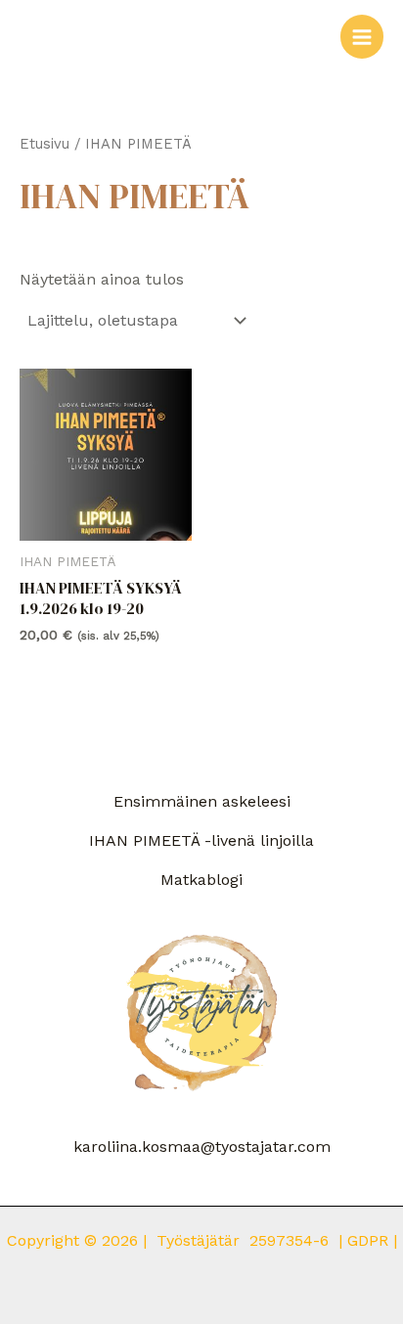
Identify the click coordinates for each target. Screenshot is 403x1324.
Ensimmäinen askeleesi (202, 801)
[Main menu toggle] (361, 36)
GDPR (370, 1240)
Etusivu (44, 144)
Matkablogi (201, 879)
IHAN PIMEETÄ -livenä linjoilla (201, 840)
